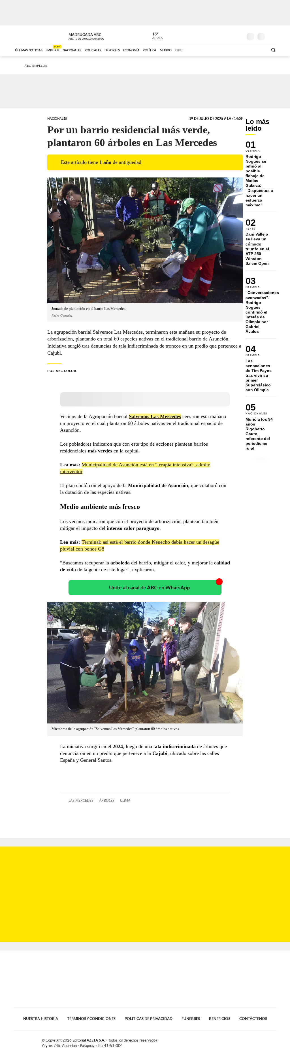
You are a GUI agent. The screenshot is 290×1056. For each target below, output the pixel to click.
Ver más (261, 176)
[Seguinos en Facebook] (213, 35)
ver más (154, 36)
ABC (28, 35)
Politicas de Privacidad (148, 1019)
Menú (271, 35)
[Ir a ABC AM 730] (233, 49)
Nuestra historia (40, 1019)
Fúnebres (191, 1019)
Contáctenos (253, 1019)
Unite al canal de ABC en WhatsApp (149, 587)
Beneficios (219, 1019)
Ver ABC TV (97, 35)
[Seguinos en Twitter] (221, 35)
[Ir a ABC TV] (218, 49)
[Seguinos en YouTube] (230, 35)
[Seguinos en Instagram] (238, 35)
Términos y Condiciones (91, 1019)
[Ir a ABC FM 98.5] (256, 49)
